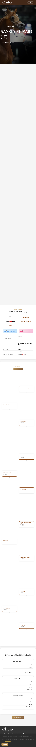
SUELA (22, 331)
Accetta (5, 744)
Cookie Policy (8, 741)
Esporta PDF (18, 368)
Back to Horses (18, 717)
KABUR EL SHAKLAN (9, 331)
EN (30, 2)
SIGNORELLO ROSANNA (23, 341)
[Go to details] (31, 661)
